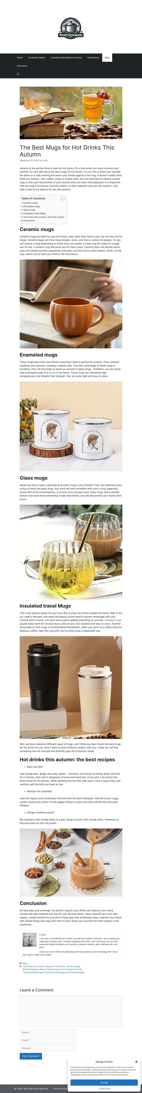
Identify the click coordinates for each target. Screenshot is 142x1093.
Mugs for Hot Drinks (55, 966)
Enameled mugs (31, 206)
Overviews (22, 66)
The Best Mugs (73, 966)
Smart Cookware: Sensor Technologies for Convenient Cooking (52, 969)
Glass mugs (29, 210)
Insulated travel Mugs (35, 213)
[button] (136, 1061)
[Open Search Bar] (18, 74)
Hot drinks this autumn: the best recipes (44, 217)
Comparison (93, 57)
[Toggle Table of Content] (61, 198)
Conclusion (29, 220)
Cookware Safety (36, 57)
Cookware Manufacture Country (66, 57)
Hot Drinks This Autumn (34, 966)
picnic (52, 372)
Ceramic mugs (30, 202)
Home (20, 57)
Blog (107, 57)
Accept (104, 1082)
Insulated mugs (112, 620)
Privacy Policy (105, 1088)
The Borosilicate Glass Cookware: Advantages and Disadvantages (54, 972)
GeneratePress (41, 1088)
